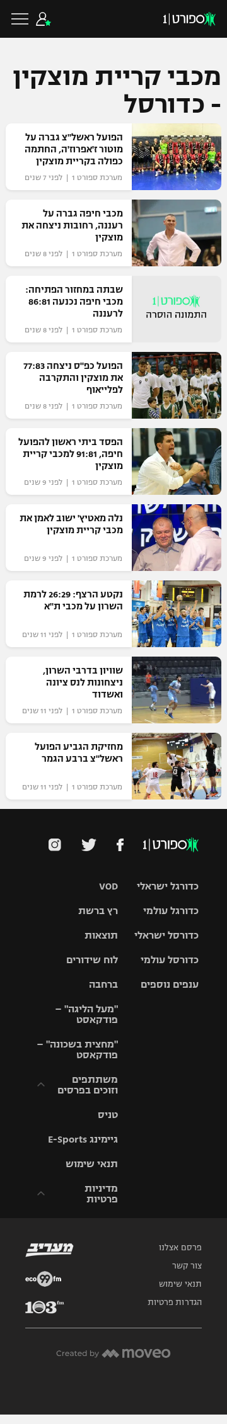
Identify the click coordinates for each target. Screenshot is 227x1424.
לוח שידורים (92, 959)
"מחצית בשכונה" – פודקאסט (77, 1049)
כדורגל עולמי (171, 910)
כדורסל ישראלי (166, 935)
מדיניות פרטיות (101, 1193)
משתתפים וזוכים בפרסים (87, 1084)
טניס (108, 1114)
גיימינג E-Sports (83, 1139)
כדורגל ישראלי (168, 886)
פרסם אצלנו (180, 1247)
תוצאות (101, 935)
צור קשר (187, 1266)
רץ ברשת (98, 910)
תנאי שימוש (92, 1163)
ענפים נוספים (170, 984)
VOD (108, 886)
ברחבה (103, 984)
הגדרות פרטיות (175, 1302)
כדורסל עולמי (170, 959)
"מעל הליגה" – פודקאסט (86, 1014)
